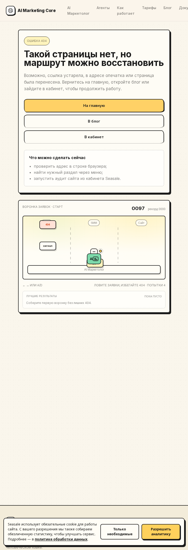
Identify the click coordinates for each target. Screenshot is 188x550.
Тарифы (149, 8)
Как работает (126, 10)
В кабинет (94, 137)
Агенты (103, 8)
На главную (94, 105)
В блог (94, 121)
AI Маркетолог (78, 10)
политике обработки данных (61, 539)
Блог (168, 8)
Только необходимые (119, 531)
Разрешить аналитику (161, 531)
